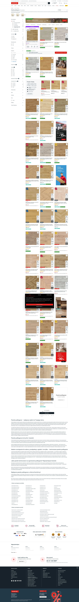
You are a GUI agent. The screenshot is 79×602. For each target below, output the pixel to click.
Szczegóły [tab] (39, 294)
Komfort (12, 8)
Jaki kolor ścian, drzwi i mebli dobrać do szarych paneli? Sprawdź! (48, 517)
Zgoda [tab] (30, 294)
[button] (54, 3)
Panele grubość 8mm (42, 485)
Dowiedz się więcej (42, 301)
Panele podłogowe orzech (14, 500)
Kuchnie (28, 5)
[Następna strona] (53, 415)
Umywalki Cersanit (56, 550)
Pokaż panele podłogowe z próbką (61, 52)
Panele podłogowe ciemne (29, 494)
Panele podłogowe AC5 (29, 485)
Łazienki (15, 5)
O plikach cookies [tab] (49, 294)
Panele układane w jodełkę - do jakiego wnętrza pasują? (47, 514)
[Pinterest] (17, 580)
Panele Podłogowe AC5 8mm (57, 491)
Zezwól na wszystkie (39, 304)
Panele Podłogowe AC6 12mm (58, 500)
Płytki (12, 5)
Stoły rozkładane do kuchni (43, 497)
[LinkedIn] (20, 580)
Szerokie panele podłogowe (29, 500)
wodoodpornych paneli (30, 440)
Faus (18, 58)
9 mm (18, 71)
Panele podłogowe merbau (57, 485)
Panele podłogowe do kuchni (25, 441)
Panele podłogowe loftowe (14, 485)
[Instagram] (15, 580)
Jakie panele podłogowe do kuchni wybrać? (17, 514)
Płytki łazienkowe (56, 547)
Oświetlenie (31, 5)
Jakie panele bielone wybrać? (43, 511)
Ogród (45, 5)
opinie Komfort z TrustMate (41, 531)
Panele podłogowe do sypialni (43, 500)
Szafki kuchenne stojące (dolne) (30, 550)
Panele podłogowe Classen (14, 497)
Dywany (36, 5)
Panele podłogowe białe (14, 498)
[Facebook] (11, 580)
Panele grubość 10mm (43, 488)
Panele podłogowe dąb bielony (44, 498)
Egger (18, 57)
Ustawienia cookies (39, 306)
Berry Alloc (18, 54)
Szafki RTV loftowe (13, 550)
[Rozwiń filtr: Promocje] (22, 21)
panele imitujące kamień (46, 428)
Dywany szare (41, 550)
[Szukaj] (49, 3)
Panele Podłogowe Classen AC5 (58, 497)
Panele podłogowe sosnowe (43, 494)
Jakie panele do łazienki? (14, 517)
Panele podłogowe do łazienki (29, 491)
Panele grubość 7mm (56, 501)
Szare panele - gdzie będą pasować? (44, 518)
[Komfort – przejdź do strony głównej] (15, 591)
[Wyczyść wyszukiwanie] (47, 3)
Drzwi (42, 5)
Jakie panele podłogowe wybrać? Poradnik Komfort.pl (18, 521)
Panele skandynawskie (57, 488)
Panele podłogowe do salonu (29, 497)
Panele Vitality (56, 494)
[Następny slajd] (66, 88)
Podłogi (19, 5)
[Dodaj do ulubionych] (52, 28)
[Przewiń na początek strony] (77, 567)
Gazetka (53, 5)
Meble (25, 5)
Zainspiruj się (49, 5)
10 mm (18, 74)
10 (51, 415)
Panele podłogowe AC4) (14, 504)
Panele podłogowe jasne (14, 494)
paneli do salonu (41, 475)
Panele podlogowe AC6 (29, 487)
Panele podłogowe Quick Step (15, 487)
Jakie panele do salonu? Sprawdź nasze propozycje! (18, 518)
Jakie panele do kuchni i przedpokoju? (16, 515)
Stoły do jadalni (42, 547)
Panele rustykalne (28, 498)
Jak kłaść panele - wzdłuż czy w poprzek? (45, 521)
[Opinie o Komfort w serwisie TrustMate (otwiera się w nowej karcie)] (39, 535)
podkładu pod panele (32, 467)
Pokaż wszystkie (30, 93)
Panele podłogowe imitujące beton (30, 504)
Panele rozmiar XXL (56, 498)
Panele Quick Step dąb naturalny (44, 501)
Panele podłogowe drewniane (15, 491)
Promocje (57, 5)
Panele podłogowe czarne (29, 501)
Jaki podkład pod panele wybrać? (44, 515)
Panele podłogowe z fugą (14, 501)
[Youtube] (13, 580)
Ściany (22, 5)
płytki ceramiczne (62, 428)
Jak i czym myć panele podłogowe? (16, 511)
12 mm (18, 75)
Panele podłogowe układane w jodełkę (30, 488)
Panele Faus (55, 487)
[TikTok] (19, 580)
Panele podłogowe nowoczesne (44, 491)
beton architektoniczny (54, 428)
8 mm (18, 70)
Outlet (18, 100)
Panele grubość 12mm (43, 487)
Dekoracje (39, 5)
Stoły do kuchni (27, 547)
